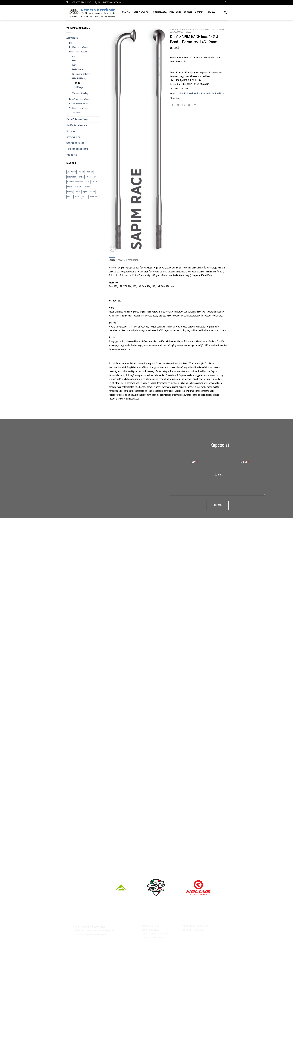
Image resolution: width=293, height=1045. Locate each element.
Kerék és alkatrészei (78, 51)
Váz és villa (71, 154)
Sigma (92, 192)
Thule (84, 197)
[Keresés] (225, 12)
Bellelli (81, 172)
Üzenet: (220, 474)
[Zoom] (113, 249)
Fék (70, 43)
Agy (74, 56)
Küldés (218, 505)
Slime (69, 197)
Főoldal (126, 12)
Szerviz (188, 12)
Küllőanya (79, 87)
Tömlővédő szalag (80, 93)
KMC (88, 182)
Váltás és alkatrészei (78, 108)
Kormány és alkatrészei (79, 99)
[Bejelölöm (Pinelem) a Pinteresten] (189, 105)
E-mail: (245, 462)
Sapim (84, 192)
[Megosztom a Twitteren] (178, 105)
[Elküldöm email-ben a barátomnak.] (183, 105)
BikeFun (90, 172)
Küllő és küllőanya (79, 78)
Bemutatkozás (142, 12)
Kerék (74, 65)
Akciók (199, 12)
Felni (74, 60)
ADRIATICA (71, 172)
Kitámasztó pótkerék (81, 74)
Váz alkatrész (75, 112)
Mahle (69, 187)
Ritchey (70, 192)
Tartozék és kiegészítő (77, 148)
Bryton (81, 177)
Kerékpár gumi (73, 137)
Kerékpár (70, 131)
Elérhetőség (159, 12)
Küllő (77, 83)
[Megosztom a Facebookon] (172, 105)
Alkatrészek (72, 37)
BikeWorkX (71, 177)
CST (95, 177)
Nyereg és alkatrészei (78, 103)
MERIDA (78, 187)
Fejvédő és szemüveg (77, 119)
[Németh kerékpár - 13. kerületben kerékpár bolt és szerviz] (90, 12)
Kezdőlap (174, 29)
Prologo (87, 187)
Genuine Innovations (75, 182)
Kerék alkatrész (78, 69)
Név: (195, 462)
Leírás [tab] (112, 260)
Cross (89, 177)
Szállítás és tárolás (75, 142)
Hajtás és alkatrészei (78, 47)
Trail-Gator (93, 197)
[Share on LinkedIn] (194, 105)
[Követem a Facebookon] (225, 2)
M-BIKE (95, 182)
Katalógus (175, 12)
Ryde (78, 192)
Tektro (76, 197)
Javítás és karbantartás (77, 125)
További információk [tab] (128, 260)
